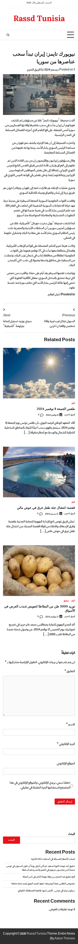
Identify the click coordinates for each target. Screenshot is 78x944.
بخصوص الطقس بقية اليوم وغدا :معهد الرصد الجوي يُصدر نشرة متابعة (43, 884)
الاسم (70, 724)
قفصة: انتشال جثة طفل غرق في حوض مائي (46, 508)
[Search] (8, 35)
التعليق (69, 671)
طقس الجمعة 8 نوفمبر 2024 (56, 409)
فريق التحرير (33, 70)
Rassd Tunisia (39, 18)
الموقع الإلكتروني (66, 763)
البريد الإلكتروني (66, 744)
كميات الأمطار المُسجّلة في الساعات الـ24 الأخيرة (53, 859)
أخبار (58, 294)
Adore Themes (64, 938)
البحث (71, 834)
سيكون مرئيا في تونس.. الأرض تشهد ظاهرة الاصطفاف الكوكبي (46, 891)
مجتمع (66, 601)
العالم (51, 294)
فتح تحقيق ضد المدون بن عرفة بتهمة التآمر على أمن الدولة (49, 877)
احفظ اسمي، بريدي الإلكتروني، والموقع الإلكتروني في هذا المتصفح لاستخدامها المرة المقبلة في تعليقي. (40, 785)
